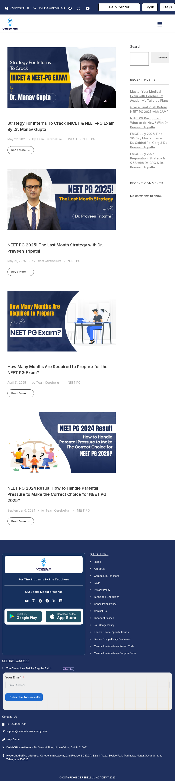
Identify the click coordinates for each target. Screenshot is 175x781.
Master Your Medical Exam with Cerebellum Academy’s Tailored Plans (149, 96)
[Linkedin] (60, 600)
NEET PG (89, 139)
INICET (73, 139)
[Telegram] (40, 600)
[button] (160, 24)
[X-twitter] (54, 600)
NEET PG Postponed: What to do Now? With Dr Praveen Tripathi (149, 122)
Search (135, 47)
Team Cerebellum (50, 139)
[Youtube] (26, 600)
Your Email (13, 677)
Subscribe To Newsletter (26, 697)
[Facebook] (47, 600)
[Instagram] (33, 600)
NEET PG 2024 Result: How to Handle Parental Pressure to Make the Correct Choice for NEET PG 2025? (56, 494)
